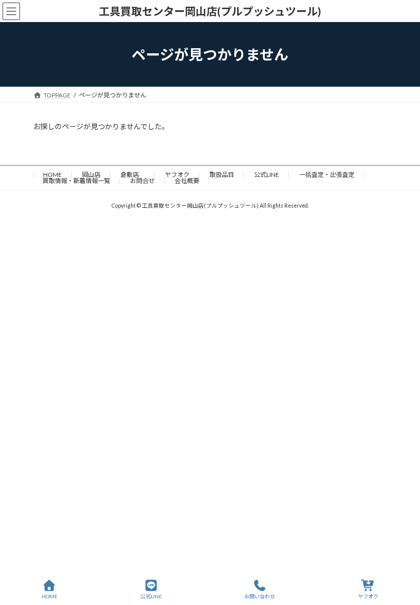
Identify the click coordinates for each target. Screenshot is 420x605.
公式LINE (266, 174)
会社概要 (187, 181)
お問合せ (142, 181)
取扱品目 (221, 174)
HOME (52, 174)
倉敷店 (132, 174)
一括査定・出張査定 (326, 174)
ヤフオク (177, 174)
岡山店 (91, 174)
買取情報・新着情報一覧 (76, 181)
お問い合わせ (259, 596)
